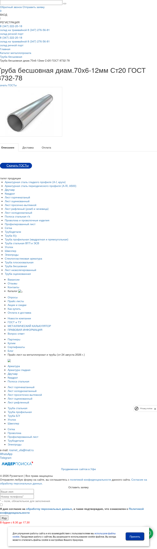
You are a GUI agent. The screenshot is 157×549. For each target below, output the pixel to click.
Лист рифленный (18, 402)
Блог (10, 351)
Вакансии (14, 279)
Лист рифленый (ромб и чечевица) (27, 209)
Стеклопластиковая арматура (23, 258)
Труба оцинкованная (18, 274)
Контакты (13, 287)
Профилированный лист (20, 224)
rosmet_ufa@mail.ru (21, 450)
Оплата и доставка (19, 312)
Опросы (13, 297)
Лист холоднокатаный (18, 212)
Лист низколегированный (20, 270)
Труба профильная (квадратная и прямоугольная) (36, 239)
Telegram (5, 458)
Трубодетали (13, 232)
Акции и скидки (17, 305)
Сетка (8, 228)
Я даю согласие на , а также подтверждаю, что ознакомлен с (72, 510)
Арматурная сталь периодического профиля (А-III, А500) (40, 186)
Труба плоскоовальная (19, 262)
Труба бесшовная (16, 266)
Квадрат (10, 193)
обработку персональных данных (49, 509)
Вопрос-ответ (16, 333)
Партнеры (14, 339)
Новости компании (19, 318)
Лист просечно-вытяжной (20, 205)
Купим (12, 343)
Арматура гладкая (19, 370)
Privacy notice (146, 408)
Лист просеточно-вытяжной (25, 395)
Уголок (9, 247)
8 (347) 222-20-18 (13, 28)
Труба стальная (17, 408)
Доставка (28, 147)
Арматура (14, 366)
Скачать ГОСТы (18, 165)
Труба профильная (20, 412)
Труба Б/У (14, 416)
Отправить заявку (34, 7)
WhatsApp (6, 454)
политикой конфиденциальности (90, 479)
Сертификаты (16, 347)
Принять (135, 536)
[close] (155, 408)
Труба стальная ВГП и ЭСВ (22, 243)
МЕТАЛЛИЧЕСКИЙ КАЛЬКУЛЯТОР (29, 326)
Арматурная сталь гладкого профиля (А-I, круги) (35, 182)
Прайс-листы (16, 301)
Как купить (14, 309)
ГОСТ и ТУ (14, 322)
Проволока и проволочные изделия (27, 220)
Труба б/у (11, 235)
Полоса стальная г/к (17, 216)
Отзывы (12, 283)
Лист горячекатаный (17, 197)
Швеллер (10, 251)
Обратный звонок (11, 7)
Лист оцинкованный (17, 201)
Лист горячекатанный (21, 387)
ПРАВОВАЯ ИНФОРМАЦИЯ (25, 330)
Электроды (12, 254)
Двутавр (10, 189)
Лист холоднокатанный (22, 391)
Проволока (14, 433)
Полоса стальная (18, 381)
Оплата (46, 147)
